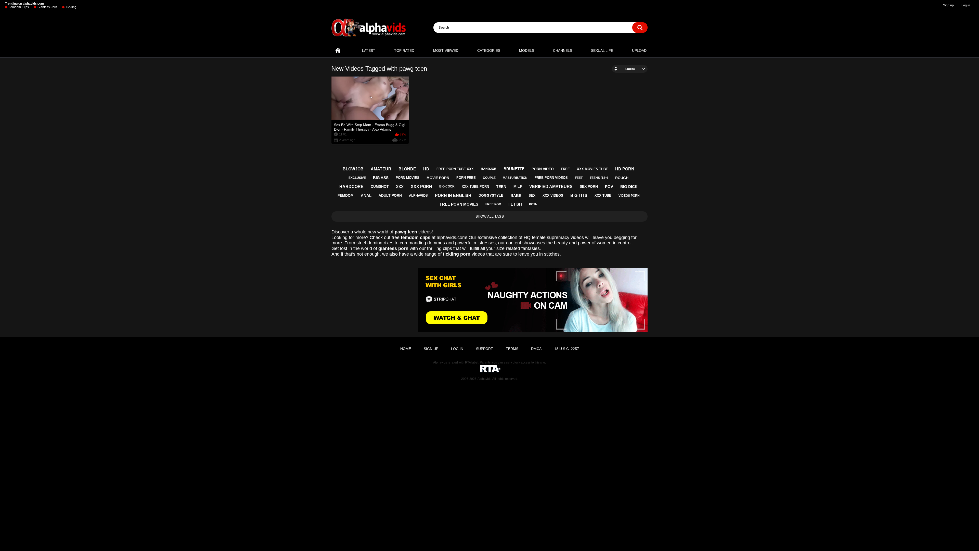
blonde (407, 169)
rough (621, 178)
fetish (515, 204)
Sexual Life (602, 50)
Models (526, 50)
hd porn (624, 169)
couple (489, 178)
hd (426, 169)
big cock (447, 186)
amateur (381, 169)
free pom (493, 204)
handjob (488, 169)
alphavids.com (451, 237)
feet (579, 178)
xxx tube (603, 195)
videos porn (629, 195)
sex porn (589, 186)
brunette (514, 169)
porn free (466, 178)
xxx (400, 186)
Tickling (71, 7)
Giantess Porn (47, 7)
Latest (368, 50)
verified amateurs (551, 186)
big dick (629, 186)
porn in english (453, 195)
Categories (488, 50)
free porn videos (551, 178)
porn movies (407, 178)
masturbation (515, 178)
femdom (346, 195)
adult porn (390, 195)
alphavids (418, 195)
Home (337, 50)
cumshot (380, 186)
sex (532, 195)
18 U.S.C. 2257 (566, 349)
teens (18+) (599, 178)
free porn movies (459, 204)
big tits (578, 195)
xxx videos (553, 195)
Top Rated (404, 50)
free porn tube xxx (455, 169)
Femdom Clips (19, 7)
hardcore (351, 186)
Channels (562, 50)
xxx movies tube (592, 169)
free (565, 169)
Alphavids (484, 379)
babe (515, 195)
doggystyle (491, 195)
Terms (512, 349)
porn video (543, 169)
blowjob (353, 169)
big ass (381, 178)
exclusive (357, 178)
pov (609, 186)
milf (517, 186)
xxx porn (421, 186)
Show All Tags (489, 216)
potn (533, 204)
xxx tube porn (475, 187)
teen (501, 186)
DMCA (536, 349)
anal (366, 195)
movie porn (438, 178)
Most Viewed (445, 50)
